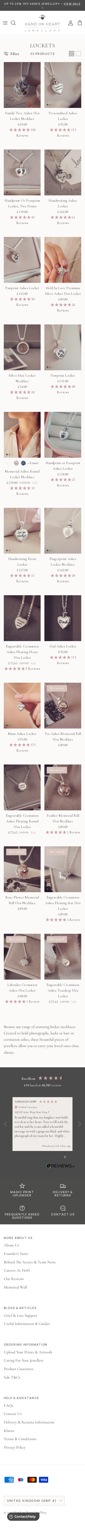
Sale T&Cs (12, 1377)
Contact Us (13, 1413)
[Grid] (71, 53)
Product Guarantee (19, 1368)
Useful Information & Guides (27, 1323)
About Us (11, 1245)
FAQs (8, 1405)
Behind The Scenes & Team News (30, 1262)
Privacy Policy (15, 1447)
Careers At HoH (17, 1270)
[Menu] (5, 23)
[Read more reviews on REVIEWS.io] (61, 1167)
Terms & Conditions (20, 1438)
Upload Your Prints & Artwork (28, 1352)
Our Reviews (14, 1278)
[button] (5, 1124)
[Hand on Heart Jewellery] (42, 23)
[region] (42, 1124)
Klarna (9, 1430)
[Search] (15, 23)
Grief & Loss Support (20, 1315)
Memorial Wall (15, 1287)
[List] (78, 53)
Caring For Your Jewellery (23, 1360)
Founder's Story (16, 1253)
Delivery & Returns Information (29, 1422)
